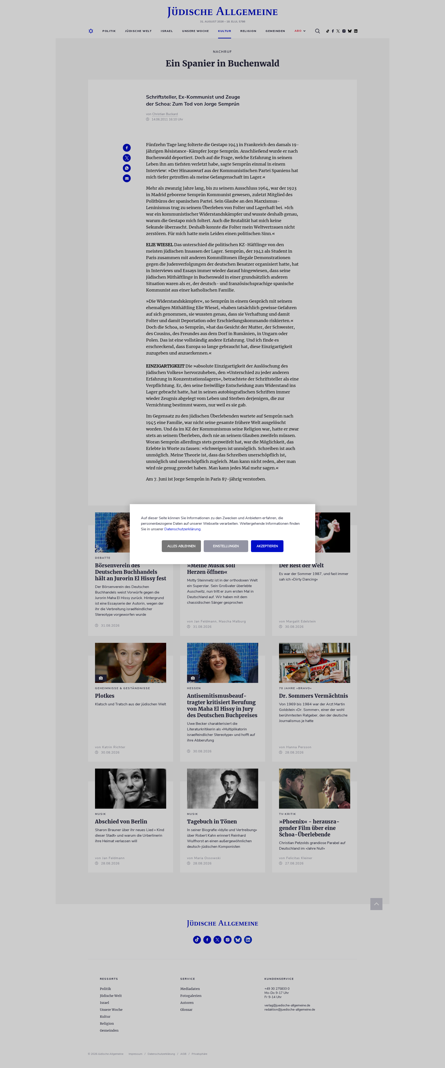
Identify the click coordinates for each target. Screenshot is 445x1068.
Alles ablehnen (181, 546)
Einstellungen (226, 546)
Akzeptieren (267, 546)
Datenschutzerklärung (182, 529)
